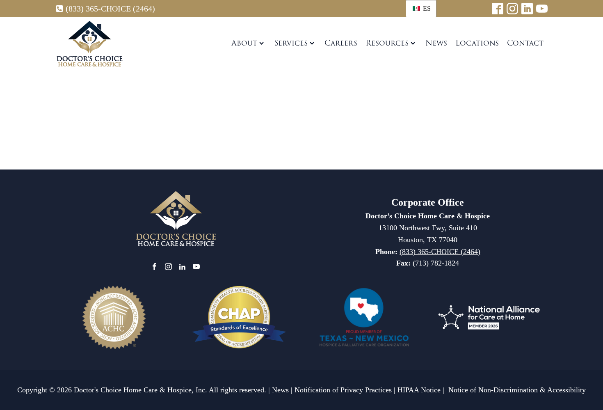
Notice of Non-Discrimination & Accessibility (517, 390)
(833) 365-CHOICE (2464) (110, 8)
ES (426, 8)
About (244, 43)
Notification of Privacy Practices (343, 390)
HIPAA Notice (419, 390)
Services (291, 43)
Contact (525, 43)
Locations (477, 43)
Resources (387, 43)
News (436, 43)
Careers (340, 43)
